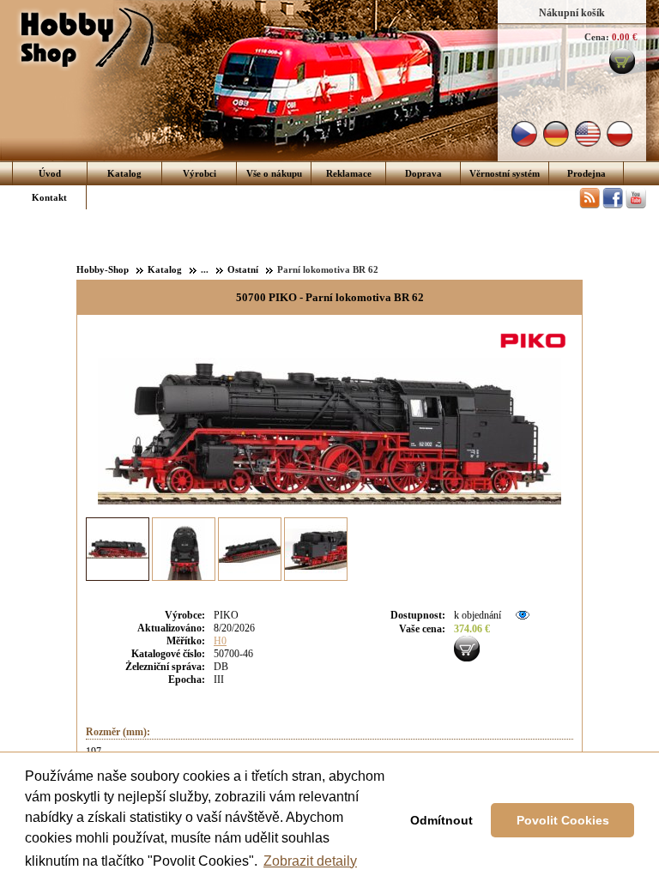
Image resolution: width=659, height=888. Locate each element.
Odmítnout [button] (441, 820)
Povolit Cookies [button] (563, 820)
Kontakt (49, 197)
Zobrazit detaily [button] (310, 861)
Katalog (124, 173)
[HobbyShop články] (589, 205)
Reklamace (349, 173)
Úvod (50, 173)
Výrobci (199, 173)
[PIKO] (535, 349)
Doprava (423, 173)
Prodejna (586, 173)
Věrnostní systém (504, 173)
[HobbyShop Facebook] (612, 205)
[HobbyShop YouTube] (636, 205)
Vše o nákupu (274, 173)
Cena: (596, 37)
